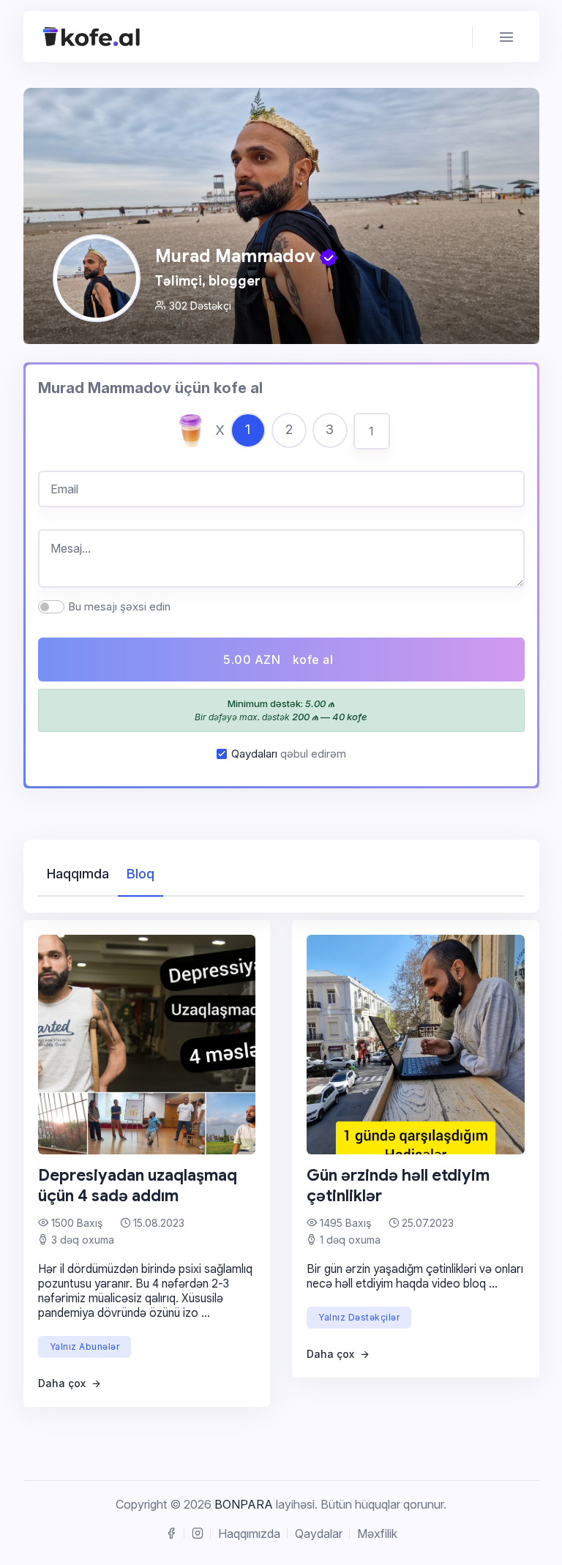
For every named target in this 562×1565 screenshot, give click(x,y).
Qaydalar (318, 1533)
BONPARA (243, 1504)
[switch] (51, 606)
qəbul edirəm (288, 754)
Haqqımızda (249, 1533)
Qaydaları (254, 754)
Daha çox (63, 1383)
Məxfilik (377, 1533)
